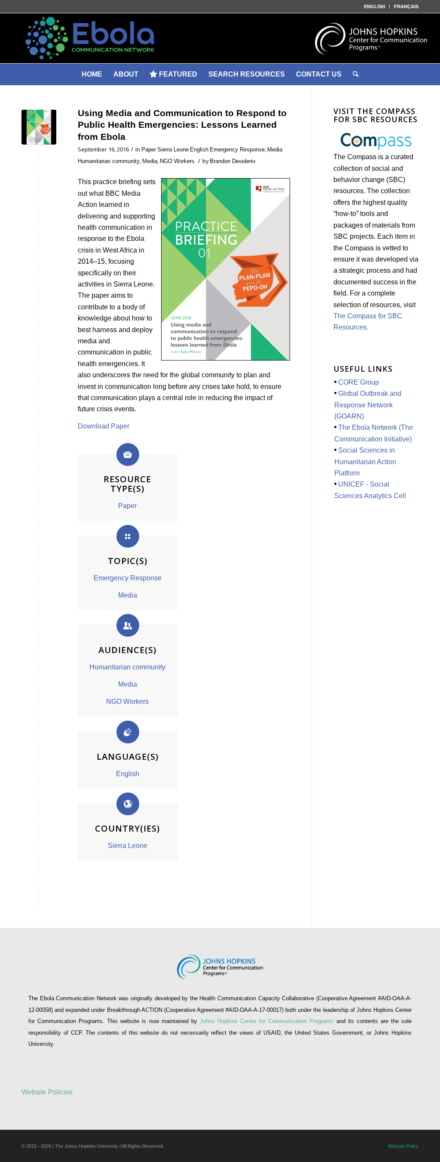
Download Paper (103, 426)
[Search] (355, 74)
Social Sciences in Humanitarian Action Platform (365, 462)
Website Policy (403, 1146)
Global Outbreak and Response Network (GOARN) (367, 405)
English (199, 149)
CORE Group (358, 382)
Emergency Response (237, 149)
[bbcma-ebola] (38, 127)
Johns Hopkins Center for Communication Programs (268, 1021)
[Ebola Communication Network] (220, 38)
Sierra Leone (173, 149)
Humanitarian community (109, 161)
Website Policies (47, 1092)
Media (274, 149)
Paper (148, 149)
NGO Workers (177, 161)
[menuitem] (375, 6)
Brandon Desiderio (232, 161)
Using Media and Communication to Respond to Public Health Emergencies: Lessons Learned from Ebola (182, 125)
